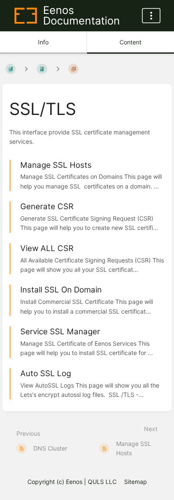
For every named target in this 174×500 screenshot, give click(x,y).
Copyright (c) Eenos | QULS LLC (72, 481)
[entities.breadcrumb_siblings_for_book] (26, 69)
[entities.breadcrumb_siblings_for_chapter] (57, 69)
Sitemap (135, 481)
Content (130, 42)
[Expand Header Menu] (151, 15)
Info (43, 42)
